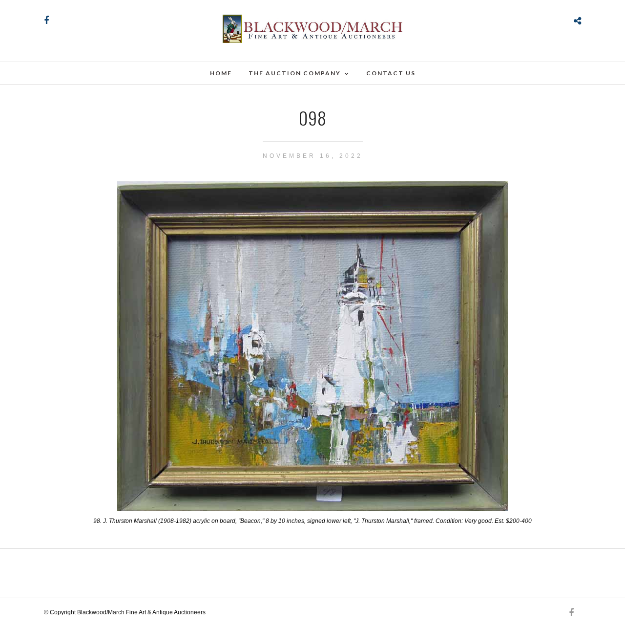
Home (221, 73)
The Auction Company (295, 73)
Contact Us (391, 73)
